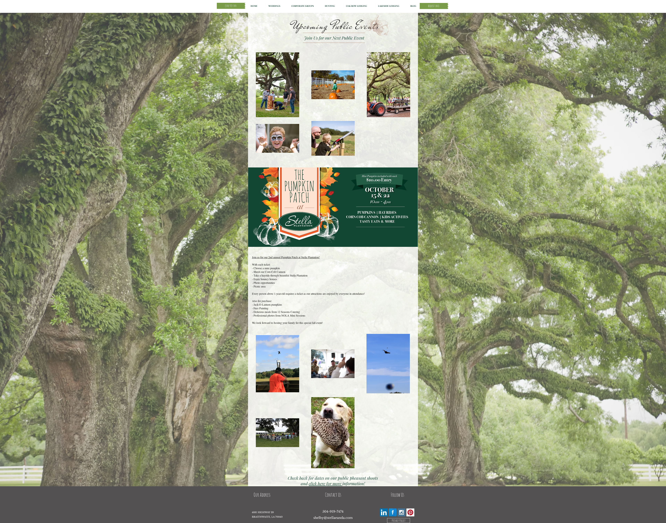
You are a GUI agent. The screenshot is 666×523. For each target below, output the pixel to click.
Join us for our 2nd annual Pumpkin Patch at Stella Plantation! (286, 257)
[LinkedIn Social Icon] (384, 512)
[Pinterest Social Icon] (410, 512)
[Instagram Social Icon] (401, 512)
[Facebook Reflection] (393, 512)
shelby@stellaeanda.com (333, 518)
